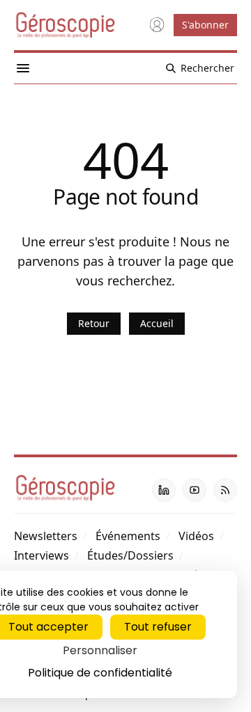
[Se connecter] (157, 25)
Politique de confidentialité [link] (100, 673)
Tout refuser (158, 627)
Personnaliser (100, 650)
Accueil (157, 323)
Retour (93, 323)
